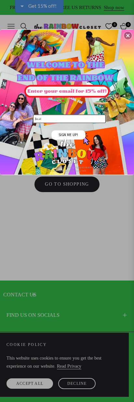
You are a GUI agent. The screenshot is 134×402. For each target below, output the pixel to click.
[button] (128, 35)
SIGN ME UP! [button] (68, 134)
